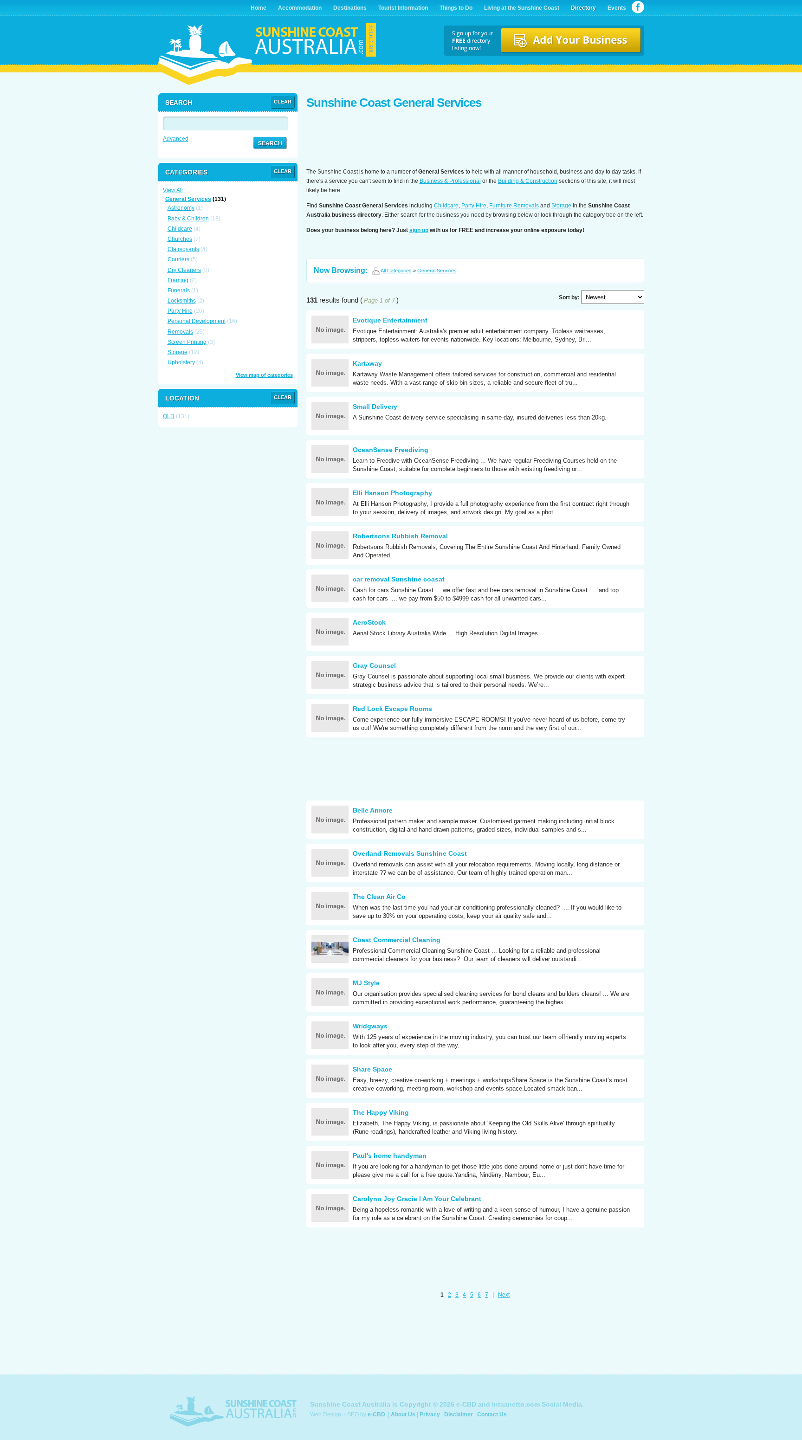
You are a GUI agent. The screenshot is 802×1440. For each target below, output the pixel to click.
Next (504, 1294)
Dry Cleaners (184, 270)
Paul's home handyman (390, 1155)
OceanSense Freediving (390, 449)
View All (173, 190)
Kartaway (367, 363)
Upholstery (181, 362)
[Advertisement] (475, 139)
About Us (403, 1414)
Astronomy (181, 208)
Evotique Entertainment (390, 320)
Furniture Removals (514, 205)
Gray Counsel (374, 665)
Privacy (430, 1414)
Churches (180, 239)
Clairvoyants (183, 249)
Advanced (175, 139)
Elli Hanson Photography (392, 493)
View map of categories (264, 375)
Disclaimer (458, 1414)
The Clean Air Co (379, 896)
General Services (437, 270)
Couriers (178, 259)
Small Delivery (375, 406)
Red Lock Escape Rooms (392, 708)
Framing (178, 280)
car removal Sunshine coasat (399, 579)
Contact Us (492, 1414)
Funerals (179, 290)
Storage (561, 205)
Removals (180, 332)
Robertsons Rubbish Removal (400, 536)
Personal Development (197, 321)
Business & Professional (450, 181)
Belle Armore (373, 810)
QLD (169, 416)
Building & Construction (527, 181)
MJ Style (366, 983)
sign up (418, 230)
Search (270, 143)
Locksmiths (182, 300)
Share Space (372, 1069)
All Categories (396, 270)
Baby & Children (188, 218)
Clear (282, 101)
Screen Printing (187, 342)
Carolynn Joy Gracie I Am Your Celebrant (417, 1198)
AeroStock (369, 622)
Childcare (446, 205)
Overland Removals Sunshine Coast (410, 853)
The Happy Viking (381, 1112)
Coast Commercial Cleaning (396, 939)
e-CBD (376, 1414)
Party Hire (473, 205)
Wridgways (370, 1026)
